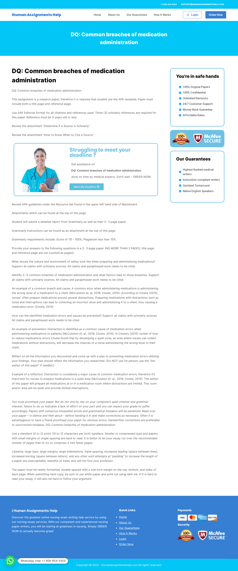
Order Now (216, 14)
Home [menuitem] (97, 14)
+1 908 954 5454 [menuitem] (169, 4)
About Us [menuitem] (114, 14)
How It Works (128, 533)
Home (123, 517)
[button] (87, 186)
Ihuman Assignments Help (36, 14)
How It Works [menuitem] (162, 14)
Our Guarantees (129, 528)
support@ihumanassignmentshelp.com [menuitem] (202, 4)
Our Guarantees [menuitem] (137, 14)
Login (122, 538)
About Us (125, 522)
